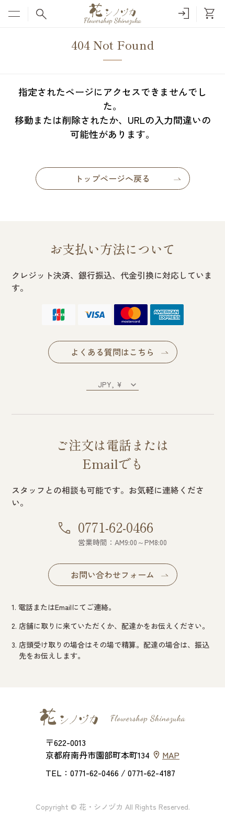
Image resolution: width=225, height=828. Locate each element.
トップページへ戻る (112, 178)
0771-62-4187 (151, 772)
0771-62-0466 (115, 526)
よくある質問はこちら (112, 352)
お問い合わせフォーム (112, 574)
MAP (170, 755)
